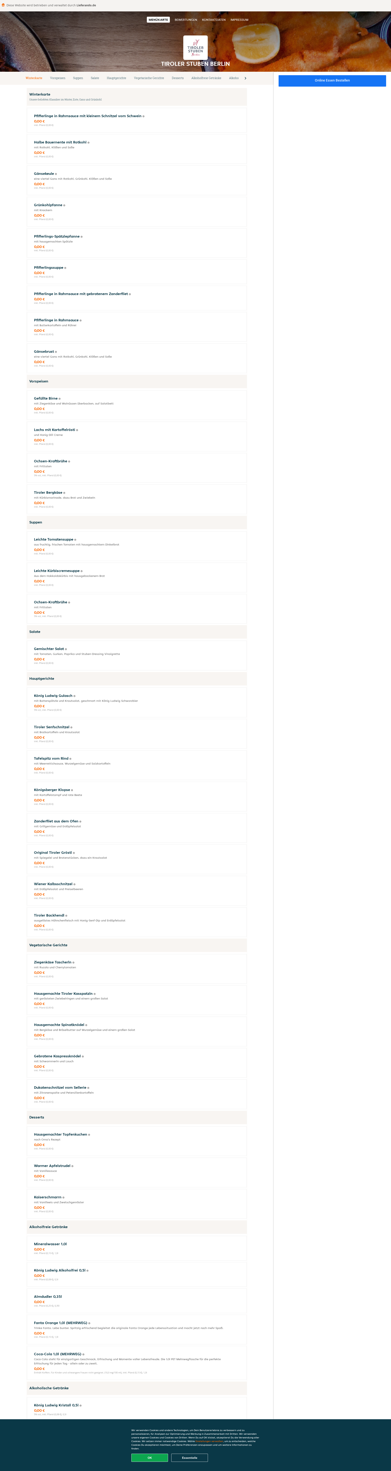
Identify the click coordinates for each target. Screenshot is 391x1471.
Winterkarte (34, 78)
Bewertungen (186, 20)
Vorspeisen (57, 78)
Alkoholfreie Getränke (206, 78)
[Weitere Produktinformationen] (143, 116)
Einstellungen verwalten (209, 1441)
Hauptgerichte (116, 78)
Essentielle (189, 1457)
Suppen (78, 78)
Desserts (178, 78)
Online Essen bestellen (332, 80)
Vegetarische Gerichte (149, 78)
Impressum (239, 20)
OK (150, 1457)
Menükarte (158, 20)
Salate (95, 78)
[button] (245, 78)
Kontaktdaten (214, 20)
